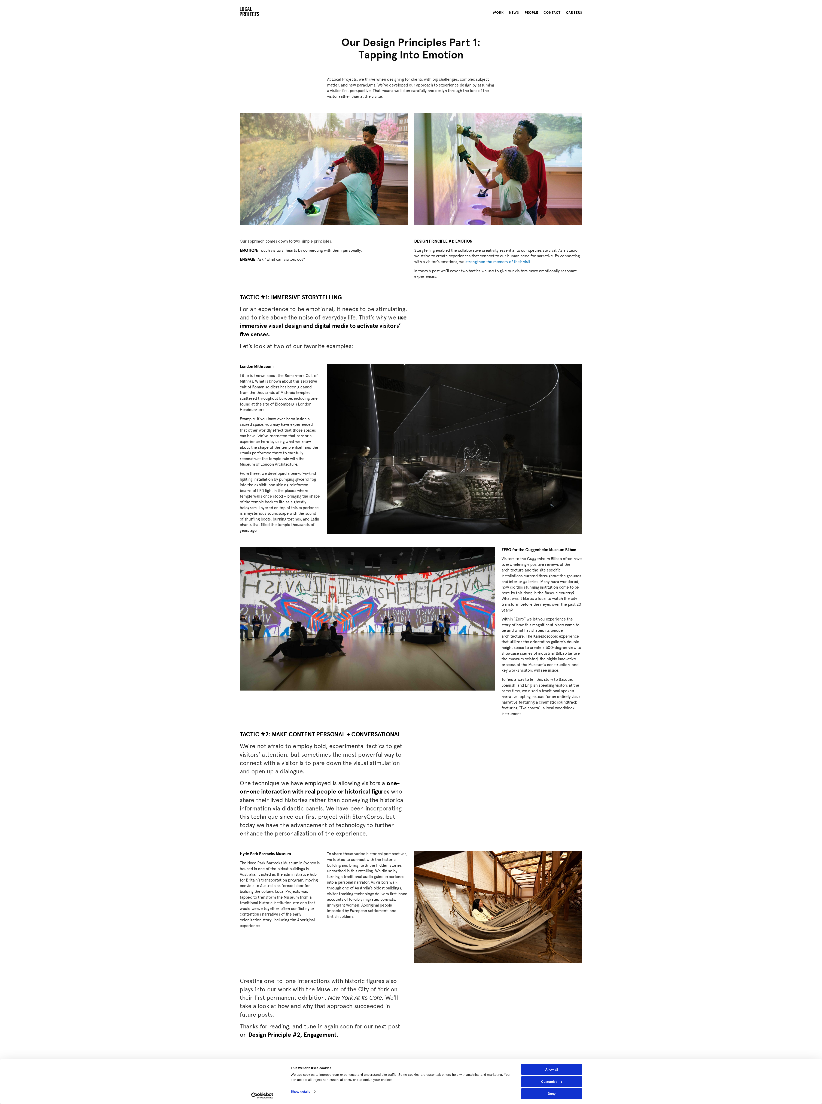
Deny (551, 1093)
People (531, 12)
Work (498, 12)
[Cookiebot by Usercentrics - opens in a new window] (262, 1095)
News (514, 12)
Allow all (551, 1069)
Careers (574, 12)
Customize (549, 1081)
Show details (300, 1091)
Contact (552, 12)
